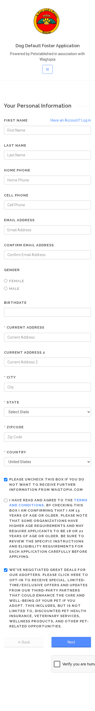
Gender (12, 270)
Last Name (15, 145)
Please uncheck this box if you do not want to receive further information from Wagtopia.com (46, 484)
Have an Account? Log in (70, 120)
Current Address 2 (24, 352)
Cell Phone (16, 195)
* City (10, 377)
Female (16, 281)
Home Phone (17, 170)
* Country (15, 452)
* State (11, 402)
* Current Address (24, 327)
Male (14, 289)
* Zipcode (14, 427)
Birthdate (15, 303)
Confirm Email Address (29, 245)
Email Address (19, 220)
